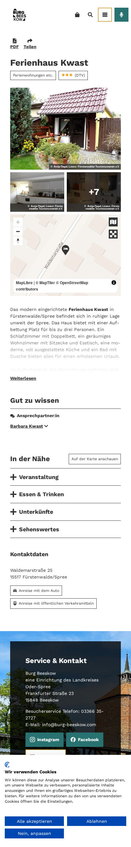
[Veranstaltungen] (121, 15)
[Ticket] (77, 14)
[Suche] (90, 14)
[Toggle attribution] (114, 282)
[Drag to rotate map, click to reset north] (18, 240)
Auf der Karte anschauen (95, 459)
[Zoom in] (18, 222)
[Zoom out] (18, 231)
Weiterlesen (23, 378)
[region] (65, 255)
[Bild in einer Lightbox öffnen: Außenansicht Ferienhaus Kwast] (65, 128)
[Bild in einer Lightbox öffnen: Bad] (94, 192)
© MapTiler (45, 282)
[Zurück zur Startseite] (19, 14)
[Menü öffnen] (105, 15)
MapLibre (24, 282)
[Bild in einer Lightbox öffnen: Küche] (37, 192)
